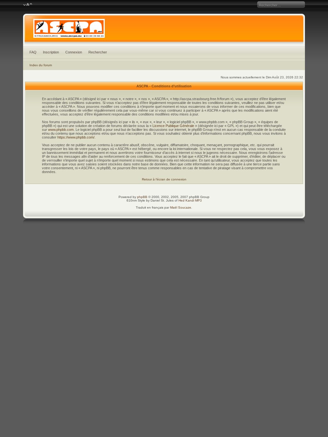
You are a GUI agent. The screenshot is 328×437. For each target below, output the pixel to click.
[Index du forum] (164, 30)
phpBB (142, 197)
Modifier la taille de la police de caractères (27, 5)
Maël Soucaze (180, 207)
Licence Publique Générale (173, 126)
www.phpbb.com (61, 129)
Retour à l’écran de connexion (164, 179)
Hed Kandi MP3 (190, 200)
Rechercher (97, 52)
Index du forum (40, 65)
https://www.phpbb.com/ (75, 137)
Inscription (51, 52)
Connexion (73, 52)
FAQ (33, 52)
